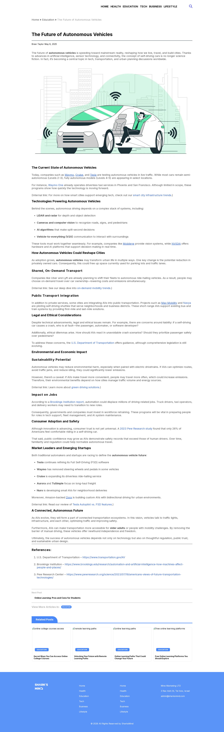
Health (116, 6)
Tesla (93, 174)
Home (105, 6)
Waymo (69, 174)
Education (130, 6)
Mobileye (128, 243)
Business (155, 6)
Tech (143, 6)
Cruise (79, 174)
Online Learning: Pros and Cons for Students (57, 598)
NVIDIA (176, 243)
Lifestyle (170, 6)
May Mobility (169, 302)
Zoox (69, 497)
